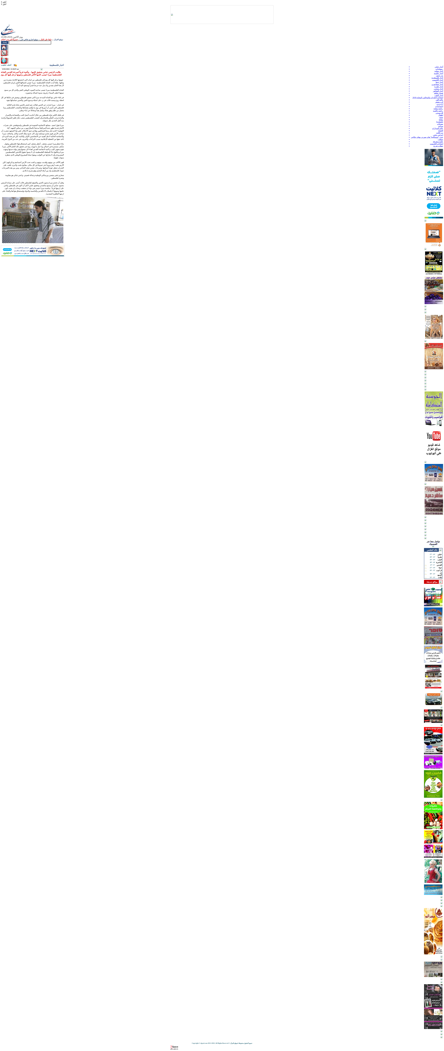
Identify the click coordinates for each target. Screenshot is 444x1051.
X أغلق (3, 2)
